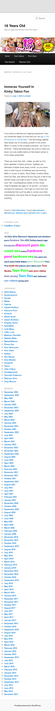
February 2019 (10, 564)
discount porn (38, 210)
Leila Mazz (9, 329)
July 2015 (8, 660)
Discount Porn (10, 310)
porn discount (36, 261)
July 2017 (8, 611)
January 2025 (10, 404)
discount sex (9, 213)
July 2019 (8, 552)
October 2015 (10, 654)
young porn (23, 280)
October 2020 (10, 506)
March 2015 (9, 666)
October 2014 (10, 678)
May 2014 (8, 691)
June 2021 (8, 490)
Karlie (28, 96)
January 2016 (10, 651)
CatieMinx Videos (12, 225)
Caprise (7, 304)
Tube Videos (19, 56)
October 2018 (10, 577)
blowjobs (9, 245)
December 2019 (11, 537)
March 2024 (9, 419)
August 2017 (9, 607)
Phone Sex (9, 344)
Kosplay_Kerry (10, 322)
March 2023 (9, 441)
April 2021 (8, 493)
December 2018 (11, 570)
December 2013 (11, 694)
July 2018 (8, 583)
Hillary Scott (9, 316)
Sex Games (9, 356)
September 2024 (11, 410)
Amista (7, 298)
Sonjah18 (8, 362)
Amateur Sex (17, 240)
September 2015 (11, 657)
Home (7, 56)
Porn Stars (32, 56)
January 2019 (10, 567)
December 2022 (11, 447)
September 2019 (11, 546)
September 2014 (11, 681)
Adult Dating (10, 291)
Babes (7, 301)
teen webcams (39, 276)
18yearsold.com (34, 236)
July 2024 (8, 413)
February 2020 (10, 530)
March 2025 (9, 401)
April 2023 (8, 438)
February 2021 (10, 496)
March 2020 (9, 527)
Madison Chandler (12, 335)
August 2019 (9, 549)
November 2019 (11, 540)
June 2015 (8, 663)
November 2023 (11, 426)
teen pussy (11, 276)
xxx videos (11, 280)
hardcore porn (22, 213)
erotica (24, 251)
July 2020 (8, 515)
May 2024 (8, 416)
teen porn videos (37, 271)
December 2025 (11, 392)
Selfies (7, 353)
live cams (38, 257)
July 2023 (8, 435)
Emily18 (8, 313)
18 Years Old (14, 25)
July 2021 (8, 487)
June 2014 (8, 688)
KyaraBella (9, 325)
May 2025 (8, 398)
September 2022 (11, 453)
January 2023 (10, 444)
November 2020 (11, 503)
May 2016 (8, 638)
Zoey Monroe (10, 381)
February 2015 (10, 669)
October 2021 (10, 478)
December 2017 (11, 598)
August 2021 (9, 484)
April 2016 (8, 641)
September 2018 (11, 580)
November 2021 (11, 475)
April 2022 (8, 463)
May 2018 (8, 586)
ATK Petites (31, 240)
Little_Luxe (9, 332)
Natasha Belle (10, 338)
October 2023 (10, 429)
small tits (13, 265)
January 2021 (10, 500)
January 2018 (10, 595)
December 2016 (11, 623)
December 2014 (11, 675)
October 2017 (10, 604)
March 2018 (9, 592)
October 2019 (10, 543)
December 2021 (11, 472)
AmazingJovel (10, 295)
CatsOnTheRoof (11, 307)
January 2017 (10, 620)
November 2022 (11, 450)
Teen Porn (20, 270)
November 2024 (11, 407)
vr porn (44, 213)
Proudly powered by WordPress (27, 705)
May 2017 (8, 614)
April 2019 (8, 558)
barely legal (42, 240)
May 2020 (8, 521)
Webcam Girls (24, 62)
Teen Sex (25, 275)
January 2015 (10, 672)
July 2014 (8, 685)
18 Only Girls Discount (15, 236)
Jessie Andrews (11, 319)
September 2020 (11, 509)
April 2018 (8, 589)
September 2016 (11, 629)
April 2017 (8, 617)
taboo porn (36, 265)
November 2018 (11, 574)
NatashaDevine (11, 341)
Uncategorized (10, 372)
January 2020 (10, 533)
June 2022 (8, 459)
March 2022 (9, 466)
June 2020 (8, 518)
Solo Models (10, 62)
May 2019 (8, 555)
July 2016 (8, 635)
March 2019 (9, 561)
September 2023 (11, 432)
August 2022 (9, 456)
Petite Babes (21, 261)
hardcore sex (34, 213)
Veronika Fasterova (13, 375)
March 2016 (9, 644)
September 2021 (11, 481)
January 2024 (10, 422)
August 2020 (9, 512)
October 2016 (10, 626)
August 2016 (9, 632)
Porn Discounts (18, 210)
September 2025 (11, 395)
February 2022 (10, 469)
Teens (7, 365)
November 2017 (11, 601)
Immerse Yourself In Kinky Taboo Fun (19, 88)
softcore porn (25, 265)
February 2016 (10, 648)
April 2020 (8, 524)
